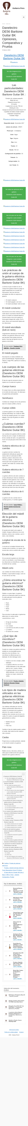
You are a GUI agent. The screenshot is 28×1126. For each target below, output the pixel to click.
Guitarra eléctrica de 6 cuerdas (14, 827)
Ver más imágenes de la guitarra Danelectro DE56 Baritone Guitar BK (15, 779)
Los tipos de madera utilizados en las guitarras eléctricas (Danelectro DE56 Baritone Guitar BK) (13, 849)
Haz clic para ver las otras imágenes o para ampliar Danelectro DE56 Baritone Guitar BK (15, 792)
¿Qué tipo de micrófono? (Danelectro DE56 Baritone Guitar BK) (13, 844)
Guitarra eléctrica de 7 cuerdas (14, 825)
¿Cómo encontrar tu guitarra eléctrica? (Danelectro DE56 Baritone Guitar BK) (13, 840)
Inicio (3, 23)
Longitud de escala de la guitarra (14, 834)
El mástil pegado (11, 809)
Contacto (21, 1032)
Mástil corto (9, 838)
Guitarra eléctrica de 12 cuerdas (14, 823)
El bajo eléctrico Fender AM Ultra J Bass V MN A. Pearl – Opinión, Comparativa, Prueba (13, 875)
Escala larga (10, 836)
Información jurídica (14, 1029)
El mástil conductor (11, 805)
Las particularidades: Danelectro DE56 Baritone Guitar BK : (13, 782)
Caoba (8, 852)
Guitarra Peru (18, 8)
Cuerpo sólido (10, 818)
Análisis (8, 23)
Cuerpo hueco (10, 814)
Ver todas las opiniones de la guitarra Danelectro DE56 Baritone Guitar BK (15, 787)
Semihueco (9, 816)
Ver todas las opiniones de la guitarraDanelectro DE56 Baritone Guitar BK (14, 193)
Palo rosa (9, 854)
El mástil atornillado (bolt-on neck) (15, 807)
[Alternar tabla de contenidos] (22, 774)
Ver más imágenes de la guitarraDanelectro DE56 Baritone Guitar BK (14, 75)
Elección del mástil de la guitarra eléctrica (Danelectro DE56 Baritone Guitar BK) (13, 831)
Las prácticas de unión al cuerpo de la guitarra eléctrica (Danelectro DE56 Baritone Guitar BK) (13, 802)
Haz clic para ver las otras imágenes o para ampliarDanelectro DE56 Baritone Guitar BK (14, 219)
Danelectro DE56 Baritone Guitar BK (13, 776)
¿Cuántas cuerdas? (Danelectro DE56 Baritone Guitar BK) (13, 821)
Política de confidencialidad (11, 1032)
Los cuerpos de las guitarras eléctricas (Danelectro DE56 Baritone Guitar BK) (13, 812)
